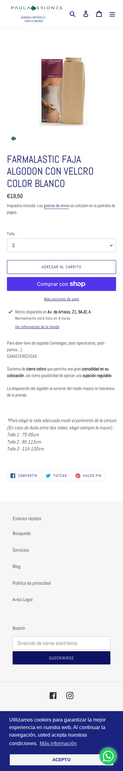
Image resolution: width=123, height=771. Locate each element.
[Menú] (112, 13)
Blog (16, 566)
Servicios (21, 550)
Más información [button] (58, 743)
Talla (11, 233)
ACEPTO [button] (61, 759)
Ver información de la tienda (37, 326)
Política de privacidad (32, 583)
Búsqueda (22, 533)
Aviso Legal (22, 599)
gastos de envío (56, 205)
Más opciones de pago (61, 299)
